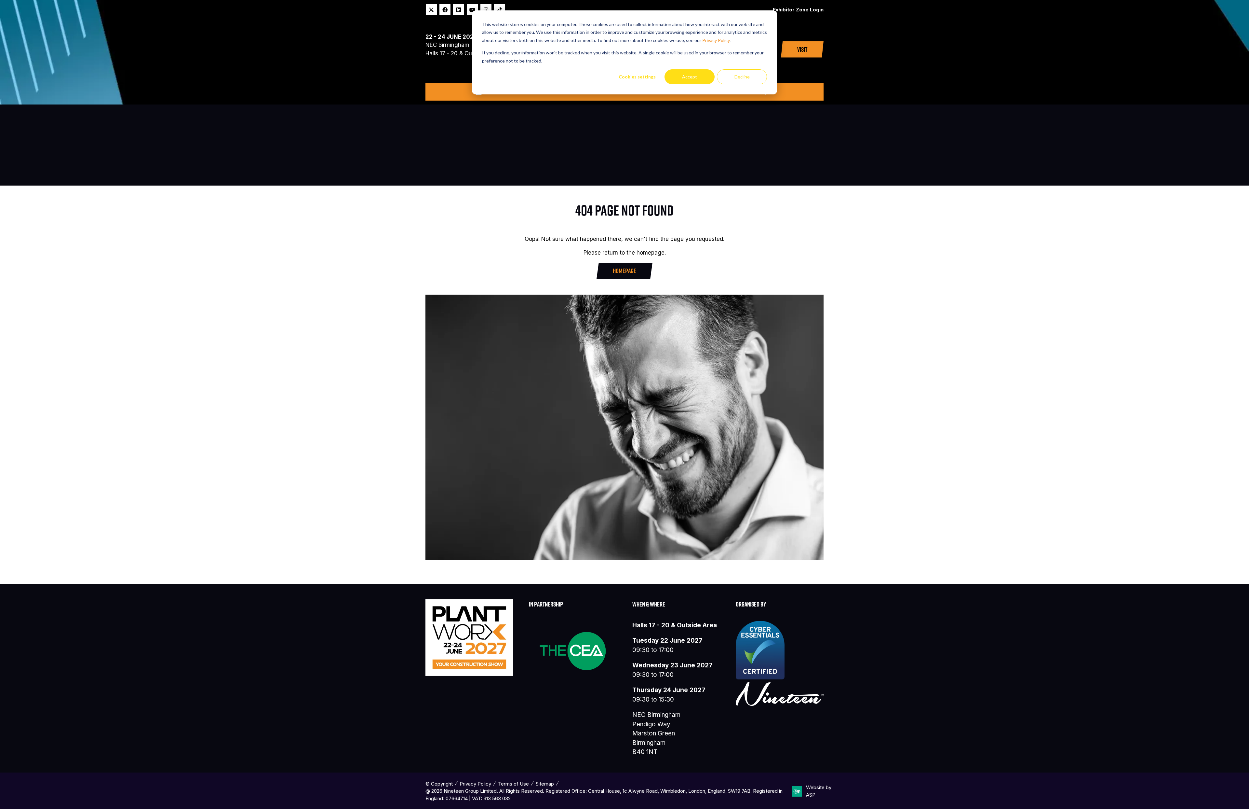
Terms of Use (513, 784)
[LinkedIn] (458, 10)
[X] (431, 10)
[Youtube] (472, 10)
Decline (742, 76)
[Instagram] (486, 10)
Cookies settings (637, 76)
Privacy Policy (716, 40)
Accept (689, 76)
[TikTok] (499, 10)
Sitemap (545, 784)
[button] (802, 49)
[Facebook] (445, 10)
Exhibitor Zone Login (798, 10)
